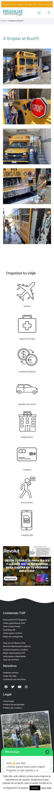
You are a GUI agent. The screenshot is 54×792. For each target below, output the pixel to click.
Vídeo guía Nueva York (14, 623)
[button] (49, 13)
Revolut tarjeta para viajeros (17, 646)
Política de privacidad (13, 704)
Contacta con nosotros (14, 679)
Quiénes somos (10, 672)
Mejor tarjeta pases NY (14, 653)
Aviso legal (8, 701)
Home (3, 21)
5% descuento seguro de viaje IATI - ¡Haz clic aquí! (27, 4)
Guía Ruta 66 (9, 630)
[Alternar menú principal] (39, 13)
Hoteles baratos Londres (15, 649)
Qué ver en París (11, 659)
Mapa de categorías (13, 636)
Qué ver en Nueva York (14, 643)
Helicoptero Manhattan (14, 656)
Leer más (46, 787)
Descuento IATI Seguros (15, 619)
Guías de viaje (9, 676)
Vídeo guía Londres (12, 633)
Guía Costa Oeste (11, 626)
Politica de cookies (12, 708)
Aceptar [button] (34, 788)
